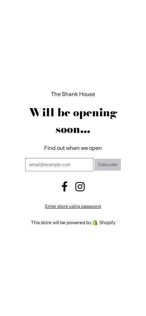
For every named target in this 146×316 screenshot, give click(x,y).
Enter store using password (73, 206)
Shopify (107, 222)
